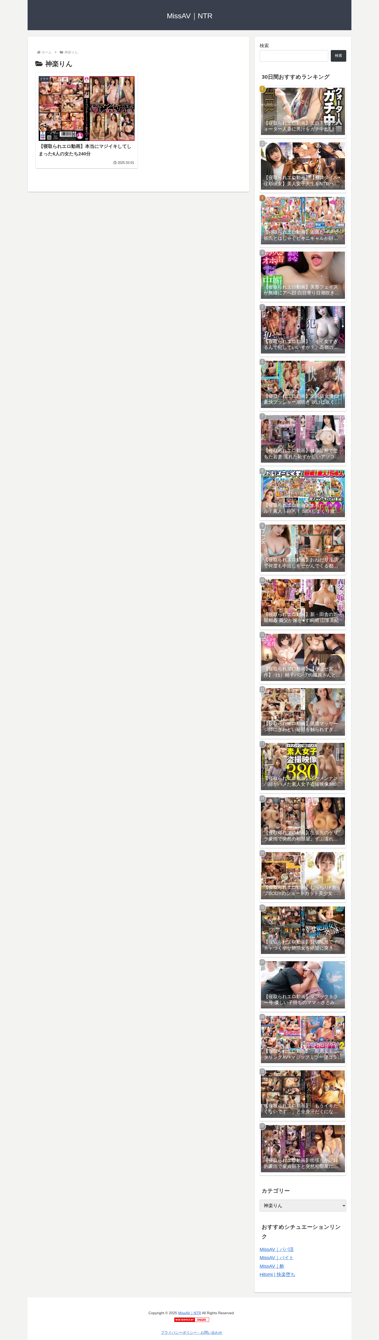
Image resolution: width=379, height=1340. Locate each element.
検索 (264, 45)
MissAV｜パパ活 (277, 1249)
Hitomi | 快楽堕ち (277, 1274)
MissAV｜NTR (189, 1313)
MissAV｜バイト (277, 1257)
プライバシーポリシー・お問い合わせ (191, 1332)
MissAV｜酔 (272, 1266)
